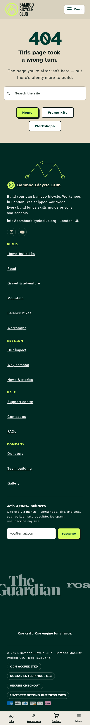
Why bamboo (18, 365)
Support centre (20, 402)
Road (11, 269)
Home (27, 112)
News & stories (20, 380)
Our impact (16, 350)
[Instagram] (11, 232)
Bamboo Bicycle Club (39, 185)
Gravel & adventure (23, 283)
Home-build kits (21, 254)
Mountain (15, 298)
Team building (19, 468)
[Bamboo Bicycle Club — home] (19, 9)
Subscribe (69, 533)
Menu (77, 9)
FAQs (11, 431)
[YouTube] (22, 232)
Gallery (13, 483)
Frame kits (58, 112)
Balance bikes (19, 313)
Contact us (16, 417)
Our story (15, 453)
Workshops (45, 126)
